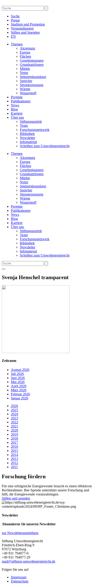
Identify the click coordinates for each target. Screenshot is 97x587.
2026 (14, 406)
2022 (14, 422)
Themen (17, 44)
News (15, 105)
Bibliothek (27, 134)
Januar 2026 (19, 398)
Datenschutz (19, 581)
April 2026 (18, 386)
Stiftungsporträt (31, 121)
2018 (14, 438)
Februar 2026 (20, 394)
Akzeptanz (27, 48)
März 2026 (18, 390)
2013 (14, 459)
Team (24, 125)
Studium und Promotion (28, 24)
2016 (14, 446)
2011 (14, 467)
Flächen (25, 56)
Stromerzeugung (31, 85)
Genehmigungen (32, 60)
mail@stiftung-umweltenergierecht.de (28, 561)
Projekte (17, 97)
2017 (14, 442)
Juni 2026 (18, 378)
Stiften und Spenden (25, 32)
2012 (14, 463)
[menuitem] (13, 36)
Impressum (18, 577)
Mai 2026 (18, 382)
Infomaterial (28, 142)
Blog (14, 109)
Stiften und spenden (16, 498)
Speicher (26, 81)
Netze (24, 73)
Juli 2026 (17, 374)
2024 (14, 414)
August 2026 (20, 370)
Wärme (25, 89)
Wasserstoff (28, 93)
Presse (15, 20)
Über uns (17, 117)
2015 (14, 451)
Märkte (25, 69)
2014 (14, 455)
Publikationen (20, 101)
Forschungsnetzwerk (34, 130)
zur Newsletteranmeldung (20, 533)
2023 (14, 418)
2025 (14, 410)
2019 (14, 434)
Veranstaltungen (22, 28)
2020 (14, 430)
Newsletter (27, 138)
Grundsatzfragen (32, 64)
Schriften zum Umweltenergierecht (44, 146)
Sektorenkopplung (33, 77)
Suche (15, 16)
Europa (25, 52)
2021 (14, 426)
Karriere (17, 113)
